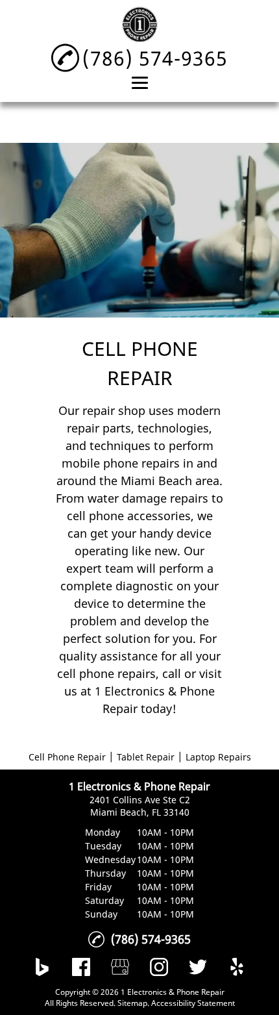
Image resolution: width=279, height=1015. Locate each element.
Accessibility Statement (193, 1003)
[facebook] (81, 967)
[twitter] (198, 967)
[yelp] (237, 967)
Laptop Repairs (218, 757)
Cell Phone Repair (67, 757)
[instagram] (159, 967)
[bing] (42, 967)
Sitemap (132, 1003)
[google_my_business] (120, 967)
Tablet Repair (146, 757)
